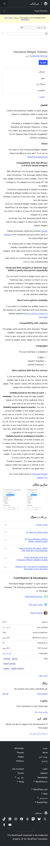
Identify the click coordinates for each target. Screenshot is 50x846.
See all (5, 693)
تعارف (45, 748)
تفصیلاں (42, 71)
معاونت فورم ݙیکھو (41, 712)
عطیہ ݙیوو (19, 777)
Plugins (21, 757)
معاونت (42, 96)
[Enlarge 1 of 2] (44, 492)
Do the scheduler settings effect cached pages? (36, 540)
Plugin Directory (41, 11)
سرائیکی (38, 813)
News (45, 752)
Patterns (20, 761)
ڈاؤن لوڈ (43, 62)
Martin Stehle (36, 613)
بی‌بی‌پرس (42, 798)
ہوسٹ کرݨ (43, 757)
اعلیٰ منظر (43, 675)
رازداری (44, 761)
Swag (20, 781)
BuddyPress (41, 802)
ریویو (43, 78)
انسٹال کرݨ (40, 84)
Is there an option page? (37, 532)
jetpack (14, 659)
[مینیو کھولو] (4, 3)
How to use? (42, 525)
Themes (20, 752)
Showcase (19, 748)
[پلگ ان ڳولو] (21, 27)
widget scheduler (17, 669)
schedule (6, 659)
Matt (44, 794)
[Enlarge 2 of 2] (21, 492)
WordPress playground (37, 157)
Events (21, 773)
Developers (43, 777)
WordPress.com (39, 789)
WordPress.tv (40, 781)
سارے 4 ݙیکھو (6, 653)
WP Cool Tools (35, 604)
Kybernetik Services (39, 56)
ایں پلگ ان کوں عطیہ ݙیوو (38, 733)
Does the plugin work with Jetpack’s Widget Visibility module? (32, 558)
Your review (42, 693)
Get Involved (18, 769)
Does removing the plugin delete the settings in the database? (33, 549)
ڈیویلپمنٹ (41, 90)
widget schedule (9, 664)
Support (44, 773)
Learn (45, 769)
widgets (6, 669)
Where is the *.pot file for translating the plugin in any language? (31, 568)
